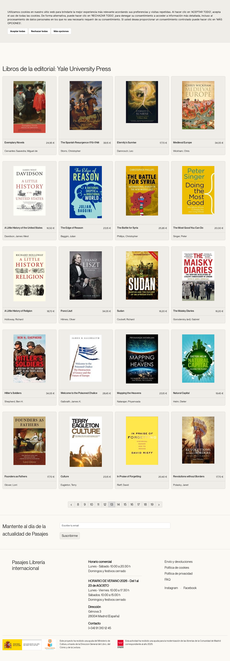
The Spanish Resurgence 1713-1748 (80, 142)
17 (138, 504)
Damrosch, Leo (125, 150)
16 (131, 504)
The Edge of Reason (72, 227)
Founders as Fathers (16, 476)
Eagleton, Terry (69, 484)
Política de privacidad (178, 573)
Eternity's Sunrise (126, 142)
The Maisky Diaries (183, 310)
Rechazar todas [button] (39, 31)
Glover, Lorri (11, 484)
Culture (65, 476)
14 (118, 504)
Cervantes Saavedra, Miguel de (21, 150)
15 (125, 504)
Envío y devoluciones (178, 562)
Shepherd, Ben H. (14, 401)
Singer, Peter (180, 236)
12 (105, 504)
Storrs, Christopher (71, 150)
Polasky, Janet (180, 484)
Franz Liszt (66, 310)
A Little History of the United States (23, 227)
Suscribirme (70, 536)
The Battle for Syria (127, 227)
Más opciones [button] (61, 31)
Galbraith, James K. (71, 401)
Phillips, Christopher (127, 236)
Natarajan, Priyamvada (128, 401)
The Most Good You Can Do (188, 227)
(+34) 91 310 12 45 (99, 628)
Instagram (171, 588)
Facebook (190, 588)
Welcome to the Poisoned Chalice (79, 393)
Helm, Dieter (179, 401)
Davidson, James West (17, 236)
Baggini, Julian (68, 236)
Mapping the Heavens (129, 393)
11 (98, 504)
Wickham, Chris (181, 150)
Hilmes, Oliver (68, 319)
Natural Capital (181, 393)
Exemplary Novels (14, 142)
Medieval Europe (182, 142)
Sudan (120, 310)
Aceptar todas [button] (17, 31)
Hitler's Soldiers (13, 393)
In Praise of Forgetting (129, 476)
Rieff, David (123, 484)
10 (91, 504)
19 (152, 504)
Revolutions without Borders (188, 476)
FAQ (167, 579)
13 (111, 504)
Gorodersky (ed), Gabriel (186, 319)
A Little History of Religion (18, 310)
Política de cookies (177, 567)
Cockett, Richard (125, 319)
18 (145, 504)
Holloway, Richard (14, 319)
